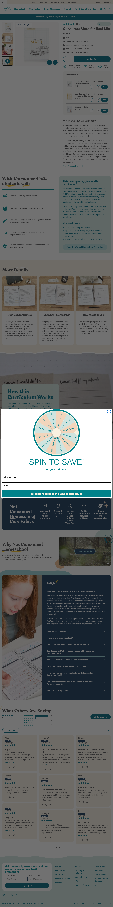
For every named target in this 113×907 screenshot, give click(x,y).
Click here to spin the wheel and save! (56, 494)
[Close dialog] (109, 411)
